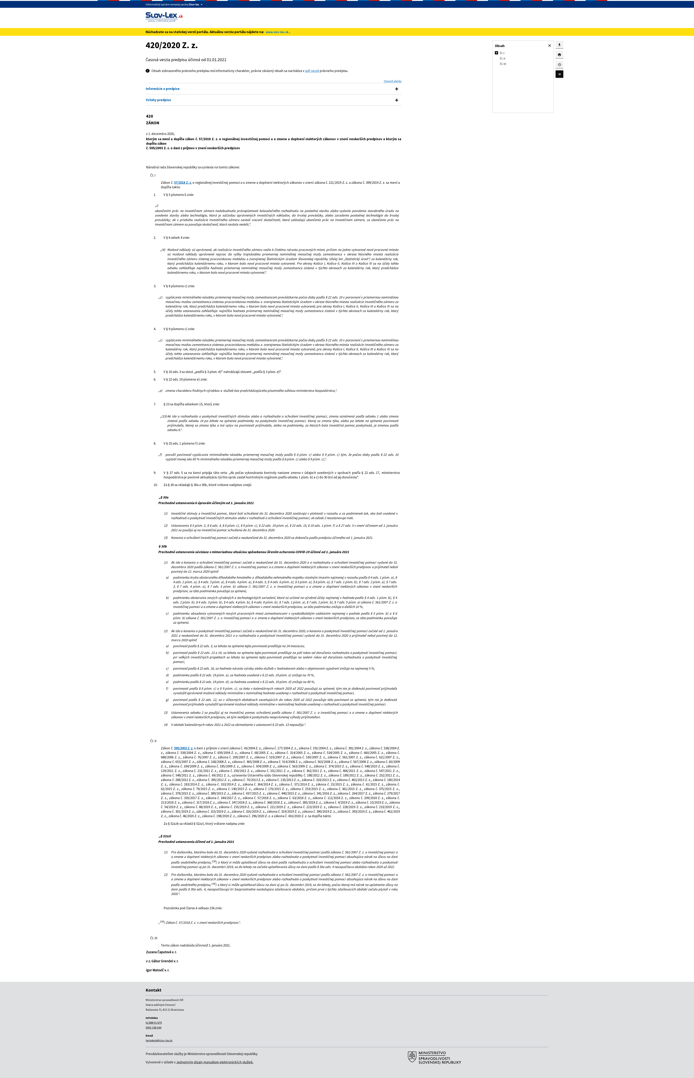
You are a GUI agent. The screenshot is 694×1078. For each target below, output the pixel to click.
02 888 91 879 (154, 1022)
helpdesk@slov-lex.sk (159, 1040)
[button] (549, 45)
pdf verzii (312, 71)
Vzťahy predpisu (158, 100)
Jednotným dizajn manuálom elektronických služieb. (214, 1062)
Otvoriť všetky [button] (393, 81)
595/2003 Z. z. (183, 748)
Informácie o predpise (163, 88)
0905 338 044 (153, 1027)
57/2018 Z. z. (183, 182)
